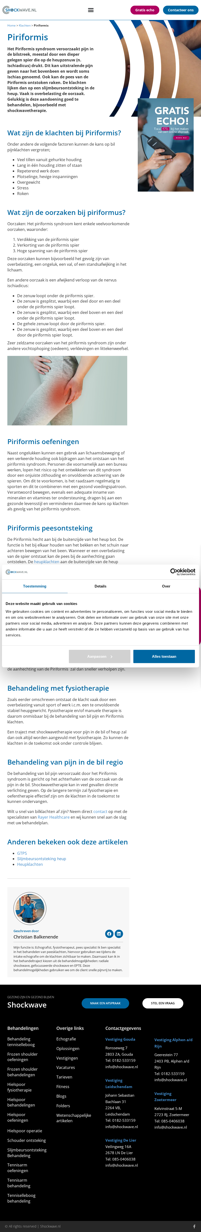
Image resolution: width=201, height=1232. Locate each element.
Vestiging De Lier (120, 1140)
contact (100, 811)
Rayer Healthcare (54, 817)
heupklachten (46, 561)
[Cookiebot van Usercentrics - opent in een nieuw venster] (173, 572)
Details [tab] (101, 586)
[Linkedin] (119, 934)
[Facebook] (109, 934)
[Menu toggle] (91, 10)
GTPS (22, 853)
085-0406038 (124, 1159)
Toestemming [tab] (34, 586)
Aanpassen (96, 656)
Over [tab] (166, 586)
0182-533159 (124, 1060)
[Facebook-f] (194, 1226)
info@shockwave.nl (121, 1066)
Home (11, 25)
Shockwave (27, 1005)
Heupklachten (30, 864)
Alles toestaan (164, 656)
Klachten (25, 25)
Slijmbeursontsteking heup (41, 858)
